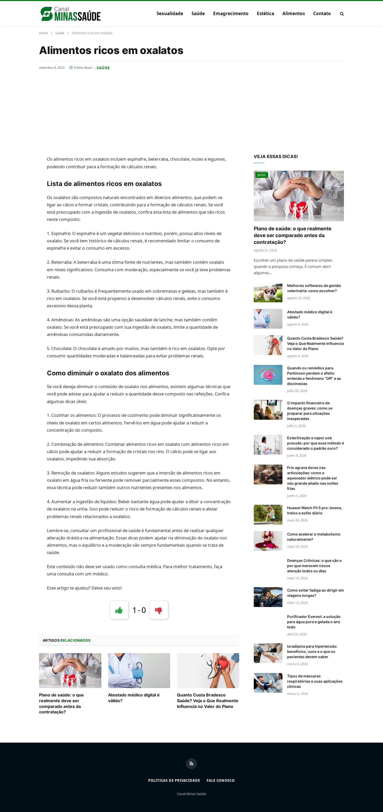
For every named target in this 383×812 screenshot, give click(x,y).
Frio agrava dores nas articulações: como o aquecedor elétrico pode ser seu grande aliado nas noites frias (312, 478)
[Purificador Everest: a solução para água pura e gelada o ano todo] (268, 623)
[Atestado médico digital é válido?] (139, 670)
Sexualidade (170, 13)
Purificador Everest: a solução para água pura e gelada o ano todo (314, 621)
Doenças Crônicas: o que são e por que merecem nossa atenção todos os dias (314, 565)
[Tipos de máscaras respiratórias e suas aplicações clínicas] (268, 683)
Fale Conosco (221, 780)
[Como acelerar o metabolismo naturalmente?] (268, 541)
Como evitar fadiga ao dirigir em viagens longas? (315, 593)
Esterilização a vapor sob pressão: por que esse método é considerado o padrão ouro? (315, 443)
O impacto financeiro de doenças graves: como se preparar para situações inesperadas (309, 411)
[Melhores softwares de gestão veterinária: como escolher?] (268, 292)
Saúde (198, 13)
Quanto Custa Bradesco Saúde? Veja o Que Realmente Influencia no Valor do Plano (207, 700)
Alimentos (293, 13)
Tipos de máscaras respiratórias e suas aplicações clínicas (315, 681)
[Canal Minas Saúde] (70, 14)
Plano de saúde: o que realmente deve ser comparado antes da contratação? (61, 703)
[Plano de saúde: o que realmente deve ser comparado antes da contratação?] (70, 670)
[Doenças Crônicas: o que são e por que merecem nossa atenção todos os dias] (268, 567)
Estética (265, 13)
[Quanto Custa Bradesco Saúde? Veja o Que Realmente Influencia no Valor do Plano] (208, 670)
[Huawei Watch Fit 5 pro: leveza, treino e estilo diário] (268, 515)
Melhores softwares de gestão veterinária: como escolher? (314, 288)
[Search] (341, 14)
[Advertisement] (191, 109)
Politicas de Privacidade (174, 780)
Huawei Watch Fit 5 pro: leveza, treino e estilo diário (314, 510)
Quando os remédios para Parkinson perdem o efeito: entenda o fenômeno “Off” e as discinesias (314, 376)
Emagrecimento (231, 13)
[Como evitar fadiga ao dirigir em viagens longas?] (268, 597)
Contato (322, 13)
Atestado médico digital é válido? (134, 697)
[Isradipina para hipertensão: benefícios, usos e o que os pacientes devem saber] (268, 653)
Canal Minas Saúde (191, 793)
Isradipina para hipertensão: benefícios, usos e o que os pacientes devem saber (312, 651)
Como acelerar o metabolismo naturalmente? (314, 537)
